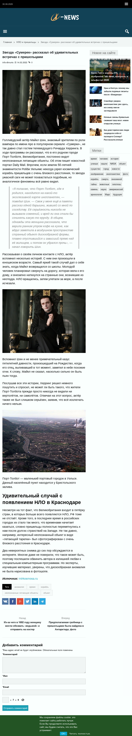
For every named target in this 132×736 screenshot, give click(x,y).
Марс (107, 194)
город (106, 168)
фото (125, 173)
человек (104, 158)
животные (104, 184)
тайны (94, 184)
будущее (117, 194)
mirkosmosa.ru (28, 578)
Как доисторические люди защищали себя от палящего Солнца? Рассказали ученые (116, 134)
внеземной (117, 179)
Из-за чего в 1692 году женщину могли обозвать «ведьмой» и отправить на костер (22, 625)
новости (116, 168)
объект (46, 592)
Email (5, 686)
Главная (7, 42)
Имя (5, 675)
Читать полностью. (80, 733)
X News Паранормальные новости (66, 17)
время (32, 586)
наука (103, 189)
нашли (104, 163)
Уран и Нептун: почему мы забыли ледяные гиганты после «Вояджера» (116, 91)
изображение (97, 173)
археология (96, 194)
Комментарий (9, 654)
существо (95, 168)
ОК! (63, 733)
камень (94, 189)
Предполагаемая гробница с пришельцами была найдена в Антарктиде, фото (65, 625)
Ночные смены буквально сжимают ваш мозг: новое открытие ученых (116, 120)
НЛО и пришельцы (26, 42)
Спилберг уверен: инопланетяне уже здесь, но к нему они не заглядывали (116, 105)
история (114, 158)
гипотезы (116, 184)
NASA (113, 163)
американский (116, 189)
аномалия (19, 586)
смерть (105, 179)
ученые (94, 163)
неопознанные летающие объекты (21, 592)
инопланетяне (113, 173)
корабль (45, 586)
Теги (7, 586)
